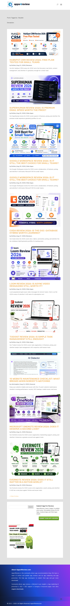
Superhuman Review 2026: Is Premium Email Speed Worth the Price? (32, 108)
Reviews (29, 65)
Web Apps (29, 113)
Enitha (13, 65)
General (32, 384)
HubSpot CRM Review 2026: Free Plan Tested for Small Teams (32, 61)
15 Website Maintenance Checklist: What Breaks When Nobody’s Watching (35, 379)
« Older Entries (14, 496)
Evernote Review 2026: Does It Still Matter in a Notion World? (31, 480)
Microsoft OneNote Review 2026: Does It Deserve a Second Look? (34, 427)
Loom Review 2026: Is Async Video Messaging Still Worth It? (30, 284)
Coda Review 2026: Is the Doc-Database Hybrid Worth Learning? (34, 231)
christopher (15, 384)
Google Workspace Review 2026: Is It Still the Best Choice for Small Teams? (34, 162)
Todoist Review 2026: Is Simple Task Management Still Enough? (31, 337)
